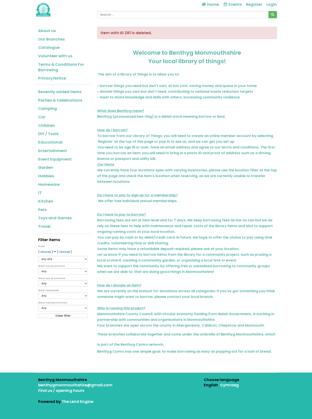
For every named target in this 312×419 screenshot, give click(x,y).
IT (40, 192)
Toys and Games (55, 218)
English (211, 385)
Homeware (49, 184)
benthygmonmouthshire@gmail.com (75, 385)
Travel (44, 226)
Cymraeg (229, 385)
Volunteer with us (55, 56)
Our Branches (51, 39)
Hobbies (46, 176)
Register (254, 4)
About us (47, 30)
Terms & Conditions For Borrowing (61, 67)
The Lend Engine (77, 401)
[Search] (272, 14)
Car (41, 117)
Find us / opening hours (61, 390)
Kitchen (45, 201)
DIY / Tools (48, 133)
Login (271, 4)
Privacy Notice (52, 78)
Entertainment (52, 150)
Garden (45, 167)
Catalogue (49, 47)
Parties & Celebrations (60, 100)
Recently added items (60, 91)
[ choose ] (46, 252)
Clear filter (62, 315)
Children (46, 125)
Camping (47, 108)
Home (212, 4)
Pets (42, 209)
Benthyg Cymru (134, 344)
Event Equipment (55, 159)
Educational (50, 142)
